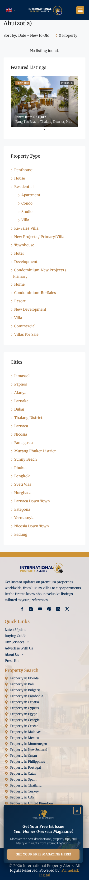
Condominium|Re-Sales (35, 292)
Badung (20, 534)
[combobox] (38, 36)
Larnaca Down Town (32, 501)
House (19, 178)
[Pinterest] (49, 609)
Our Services (14, 642)
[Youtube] (40, 609)
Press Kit (12, 661)
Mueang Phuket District (35, 451)
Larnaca (21, 426)
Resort (20, 301)
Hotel (19, 253)
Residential (24, 186)
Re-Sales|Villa (26, 228)
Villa (25, 220)
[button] (80, 10)
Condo (27, 203)
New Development (30, 309)
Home (19, 284)
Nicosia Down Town (31, 526)
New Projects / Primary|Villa (39, 236)
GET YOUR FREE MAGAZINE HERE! (43, 854)
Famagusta (23, 442)
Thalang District (28, 417)
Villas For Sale (26, 334)
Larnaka (21, 401)
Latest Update (15, 630)
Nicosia (20, 434)
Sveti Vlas (22, 484)
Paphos (20, 384)
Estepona (22, 509)
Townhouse (24, 245)
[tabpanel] (44, 101)
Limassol (22, 376)
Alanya (20, 392)
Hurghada (22, 492)
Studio (27, 211)
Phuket (20, 467)
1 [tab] (47, 131)
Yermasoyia (24, 517)
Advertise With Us (19, 648)
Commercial (25, 326)
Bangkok (22, 476)
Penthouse (23, 170)
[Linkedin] (58, 609)
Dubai (19, 409)
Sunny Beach (25, 459)
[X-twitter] (67, 609)
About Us (12, 654)
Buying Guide (15, 636)
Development (25, 261)
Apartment (30, 195)
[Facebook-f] (22, 609)
